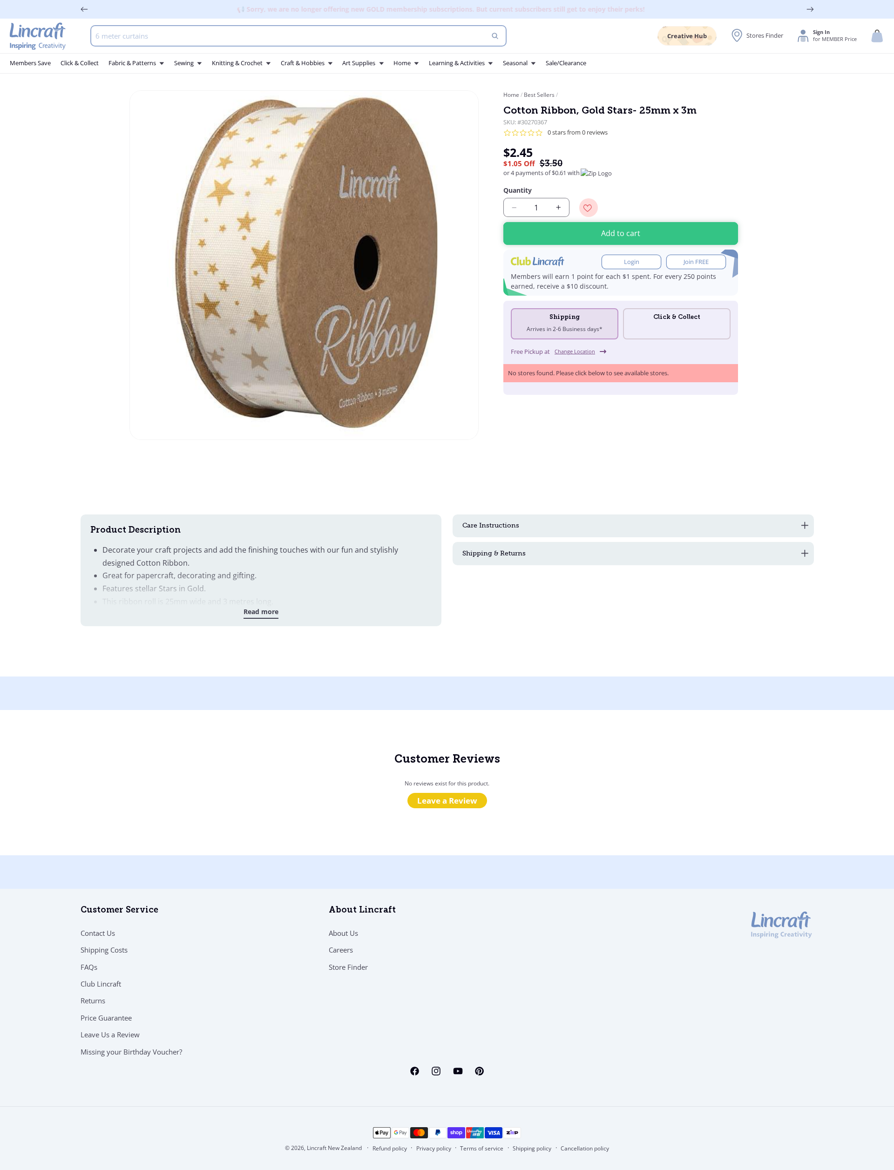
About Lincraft (362, 910)
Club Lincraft (101, 983)
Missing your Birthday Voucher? (131, 1051)
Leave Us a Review (110, 1034)
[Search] (495, 36)
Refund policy (389, 1148)
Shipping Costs (104, 949)
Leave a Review (447, 800)
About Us (343, 933)
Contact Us (98, 933)
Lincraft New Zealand (334, 1147)
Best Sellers (539, 94)
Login (631, 262)
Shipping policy (532, 1148)
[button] (877, 36)
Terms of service (481, 1148)
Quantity (517, 190)
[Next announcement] (810, 9)
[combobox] (298, 36)
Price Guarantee (106, 1017)
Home (512, 94)
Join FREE (696, 262)
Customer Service (119, 910)
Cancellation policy (585, 1148)
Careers (341, 949)
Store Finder (348, 967)
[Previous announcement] (84, 9)
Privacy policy (433, 1148)
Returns (93, 1000)
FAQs (89, 967)
